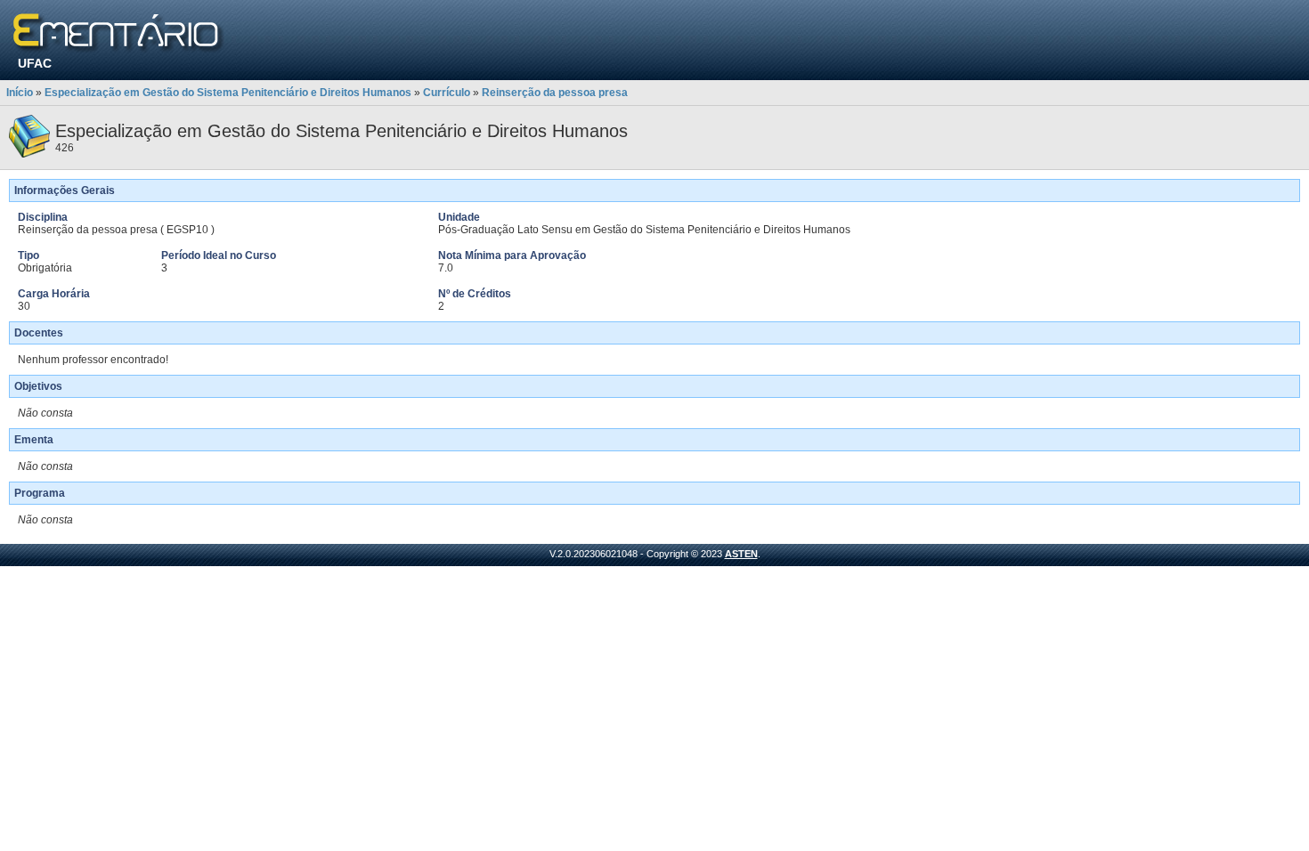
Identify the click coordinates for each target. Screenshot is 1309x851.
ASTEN (741, 553)
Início (19, 92)
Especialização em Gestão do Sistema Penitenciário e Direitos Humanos (228, 92)
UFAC (35, 63)
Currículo (446, 92)
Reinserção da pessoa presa (555, 92)
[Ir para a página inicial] (118, 33)
